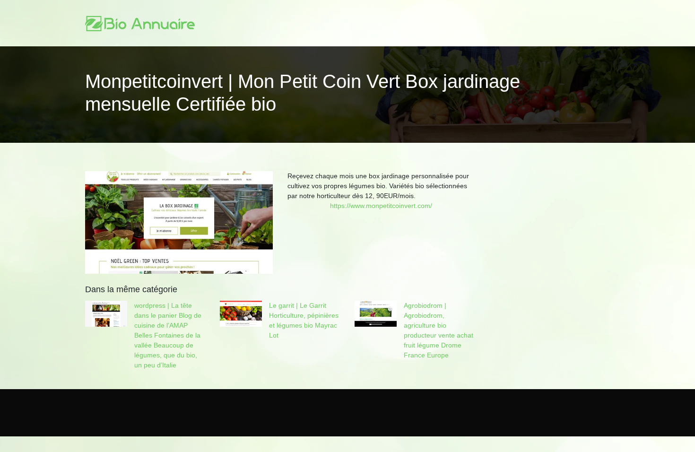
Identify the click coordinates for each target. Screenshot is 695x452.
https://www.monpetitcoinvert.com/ (381, 205)
